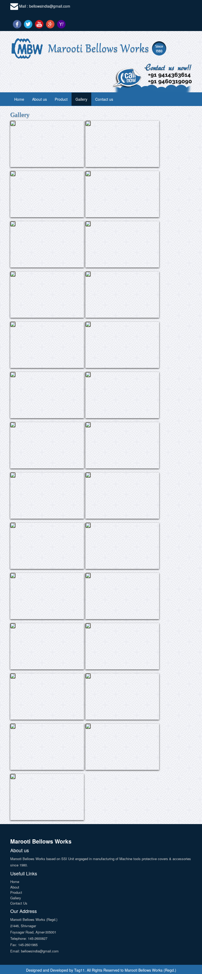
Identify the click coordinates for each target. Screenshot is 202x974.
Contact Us (18, 903)
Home (19, 99)
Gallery (81, 99)
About (14, 887)
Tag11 (79, 970)
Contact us (104, 99)
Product (61, 99)
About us (39, 99)
